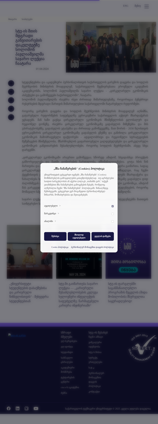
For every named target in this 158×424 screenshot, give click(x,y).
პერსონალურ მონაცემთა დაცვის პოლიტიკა (92, 247)
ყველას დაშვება (103, 236)
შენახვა (55, 236)
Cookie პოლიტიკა (60, 247)
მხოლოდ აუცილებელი (79, 236)
